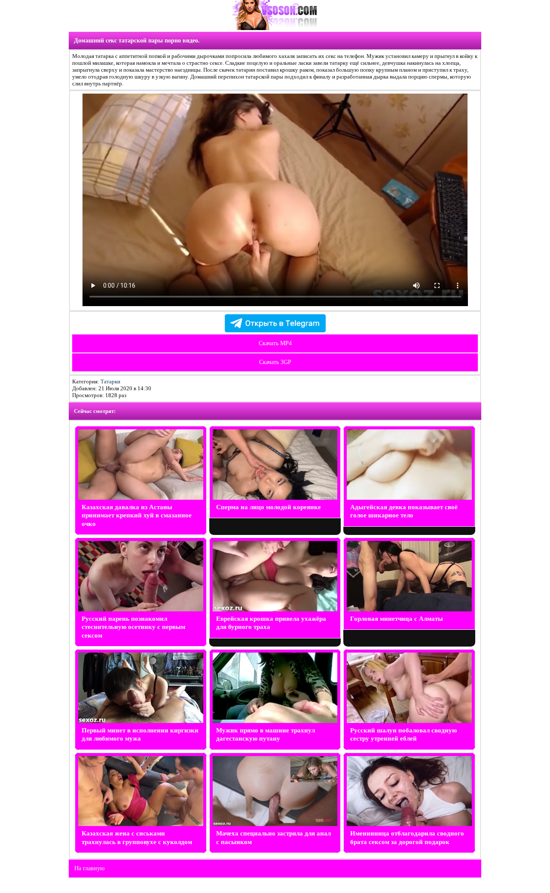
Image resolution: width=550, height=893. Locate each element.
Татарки (110, 381)
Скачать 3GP (275, 362)
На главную (89, 868)
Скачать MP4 (275, 343)
